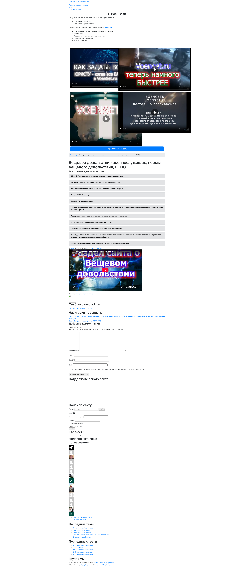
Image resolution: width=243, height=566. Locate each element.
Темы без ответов (79, 520)
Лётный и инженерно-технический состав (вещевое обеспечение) (97, 228)
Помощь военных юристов (79, 1)
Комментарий (74, 350)
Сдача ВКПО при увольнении (82, 201)
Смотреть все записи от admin (80, 308)
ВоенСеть (109, 27)
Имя (71, 355)
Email (71, 360)
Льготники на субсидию (82, 537)
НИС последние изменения (83, 545)
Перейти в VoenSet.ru (117, 149)
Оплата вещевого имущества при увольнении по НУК (91, 222)
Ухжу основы (78, 547)
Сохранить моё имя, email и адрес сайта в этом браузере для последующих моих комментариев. (108, 369)
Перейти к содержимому (78, 5)
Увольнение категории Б (82, 530)
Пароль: (72, 420)
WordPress (106, 565)
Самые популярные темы (82, 517)
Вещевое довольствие (84, 294)
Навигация (77, 9)
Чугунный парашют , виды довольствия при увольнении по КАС (95, 182)
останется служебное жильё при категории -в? (90, 535)
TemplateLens (86, 565)
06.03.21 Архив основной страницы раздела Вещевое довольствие (97, 176)
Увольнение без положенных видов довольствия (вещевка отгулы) (97, 189)
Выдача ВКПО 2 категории (81, 195)
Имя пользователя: (76, 417)
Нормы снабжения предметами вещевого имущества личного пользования (100, 243)
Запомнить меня (77, 423)
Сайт (71, 365)
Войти (72, 429)
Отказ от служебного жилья (83, 528)
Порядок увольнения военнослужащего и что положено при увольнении (99, 216)
